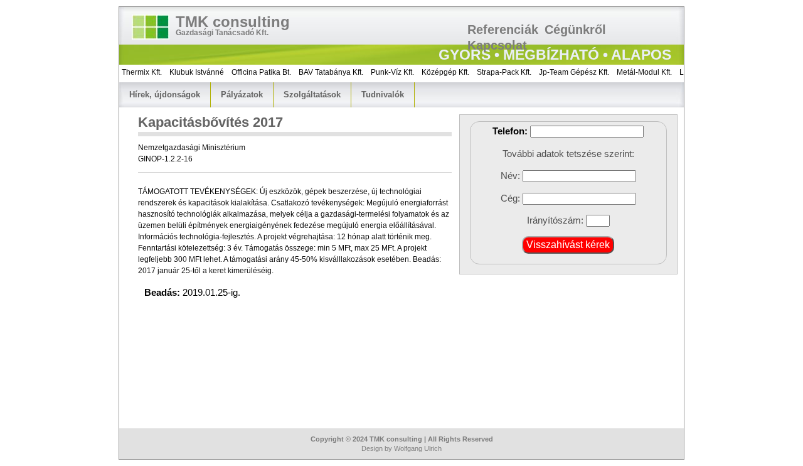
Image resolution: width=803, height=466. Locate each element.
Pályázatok (242, 94)
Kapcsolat (497, 45)
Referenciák (502, 29)
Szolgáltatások (312, 94)
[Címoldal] (150, 27)
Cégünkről (575, 29)
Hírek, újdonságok (164, 94)
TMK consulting (233, 21)
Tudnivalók (382, 94)
